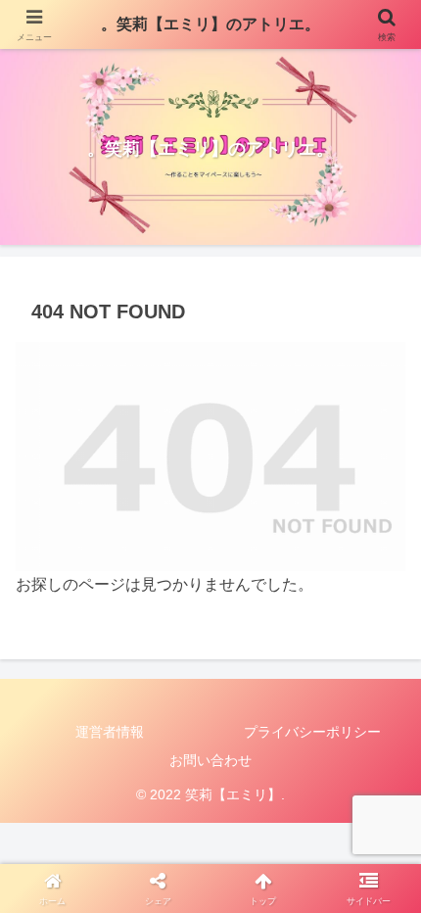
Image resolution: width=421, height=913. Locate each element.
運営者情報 (109, 732)
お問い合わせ (210, 760)
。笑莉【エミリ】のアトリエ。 (210, 24)
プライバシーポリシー (312, 732)
